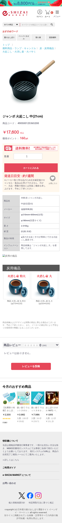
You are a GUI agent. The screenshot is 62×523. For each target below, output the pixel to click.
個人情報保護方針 (17, 502)
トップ (6, 44)
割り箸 (38, 37)
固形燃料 (52, 37)
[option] (31, 81)
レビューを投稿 (31, 366)
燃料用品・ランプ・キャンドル (19, 48)
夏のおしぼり (9, 37)
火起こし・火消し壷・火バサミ (19, 51)
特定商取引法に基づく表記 (41, 502)
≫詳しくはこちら (11, 460)
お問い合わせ (9, 483)
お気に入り (53, 182)
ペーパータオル (24, 37)
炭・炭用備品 (47, 48)
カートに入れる (31, 168)
